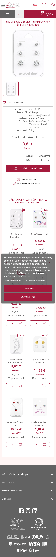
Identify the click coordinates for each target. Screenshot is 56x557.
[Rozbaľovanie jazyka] (35, 5)
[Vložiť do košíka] (20, 323)
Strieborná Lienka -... (16, 424)
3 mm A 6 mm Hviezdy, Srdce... (16, 361)
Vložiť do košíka (30, 168)
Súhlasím (28, 288)
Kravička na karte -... (40, 236)
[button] (46, 14)
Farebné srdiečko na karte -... (40, 424)
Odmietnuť (28, 297)
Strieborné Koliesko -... (16, 236)
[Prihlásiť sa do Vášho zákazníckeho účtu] (52, 5)
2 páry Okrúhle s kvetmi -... (40, 361)
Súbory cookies (12, 280)
